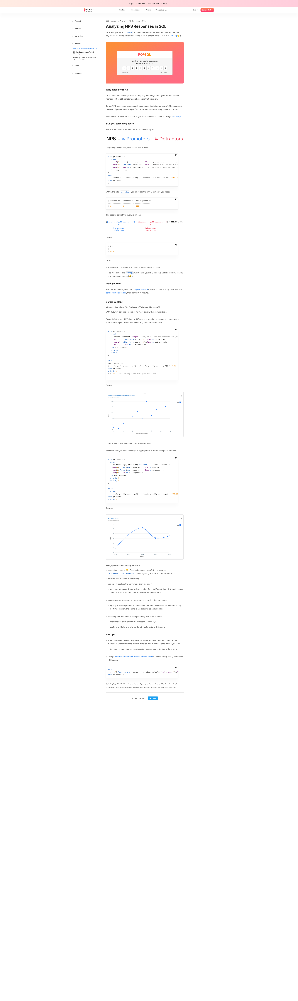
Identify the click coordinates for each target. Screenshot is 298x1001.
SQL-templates (111, 21)
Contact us (161, 10)
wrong (174, 36)
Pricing (148, 10)
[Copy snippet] (176, 155)
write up (177, 116)
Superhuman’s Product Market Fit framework (133, 656)
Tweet (153, 698)
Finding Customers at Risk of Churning (83, 53)
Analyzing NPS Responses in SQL (85, 48)
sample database (140, 289)
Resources (135, 10)
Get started (207, 10)
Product (122, 10)
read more (162, 3)
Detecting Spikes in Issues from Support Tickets (84, 58)
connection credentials (116, 293)
